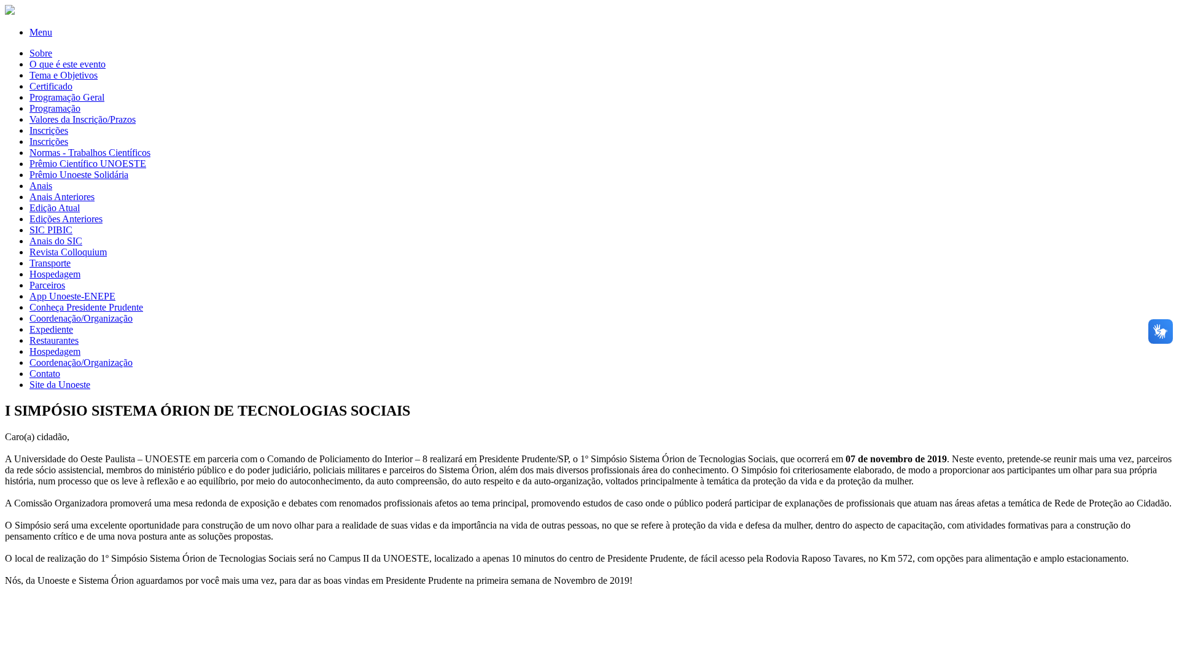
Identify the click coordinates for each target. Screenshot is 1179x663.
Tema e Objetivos (63, 75)
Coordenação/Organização (81, 318)
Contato (44, 373)
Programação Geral (66, 97)
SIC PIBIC (50, 230)
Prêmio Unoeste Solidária (78, 174)
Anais (40, 185)
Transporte (50, 263)
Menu (40, 32)
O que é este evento (67, 64)
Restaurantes (54, 340)
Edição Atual (54, 208)
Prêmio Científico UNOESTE (87, 163)
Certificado (50, 86)
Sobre (40, 53)
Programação (54, 108)
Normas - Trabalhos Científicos (89, 152)
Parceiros (47, 285)
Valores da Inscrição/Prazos (82, 119)
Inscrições (48, 130)
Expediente (51, 329)
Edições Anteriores (66, 219)
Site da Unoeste (59, 384)
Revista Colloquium (68, 252)
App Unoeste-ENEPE (72, 296)
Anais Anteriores (62, 197)
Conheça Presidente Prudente (86, 307)
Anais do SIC (55, 241)
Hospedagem (54, 274)
